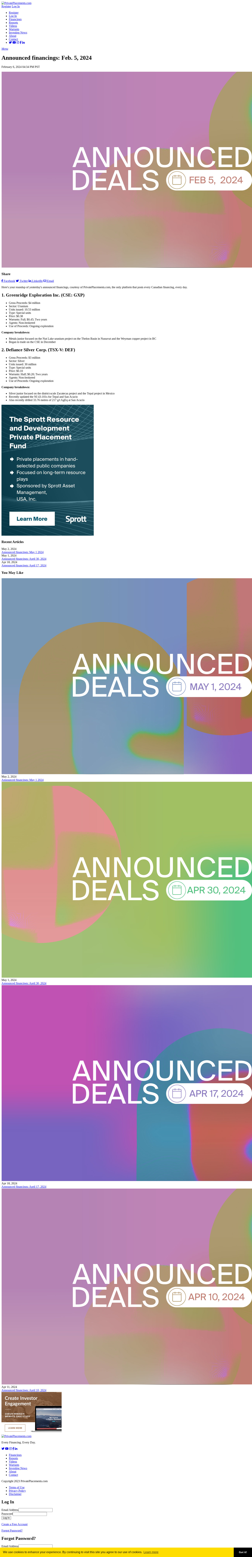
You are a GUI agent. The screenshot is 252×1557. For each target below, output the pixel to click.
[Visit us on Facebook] (20, 42)
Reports (13, 22)
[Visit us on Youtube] (14, 42)
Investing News (18, 32)
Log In (16, 6)
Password (7, 1513)
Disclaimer (15, 1494)
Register (6, 6)
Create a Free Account (14, 1524)
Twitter (24, 280)
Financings (15, 19)
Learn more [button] (151, 1552)
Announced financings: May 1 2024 (22, 552)
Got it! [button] (243, 1552)
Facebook (9, 280)
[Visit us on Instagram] (18, 42)
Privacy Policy (17, 1490)
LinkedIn (37, 280)
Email (50, 280)
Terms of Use (17, 1487)
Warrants (14, 29)
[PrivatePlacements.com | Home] (16, 3)
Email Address (9, 1509)
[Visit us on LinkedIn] (23, 42)
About (12, 35)
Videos (13, 25)
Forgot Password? (12, 1530)
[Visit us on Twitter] (10, 42)
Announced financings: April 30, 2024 (23, 558)
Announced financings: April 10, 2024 (23, 1390)
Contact (13, 39)
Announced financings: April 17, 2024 (23, 565)
